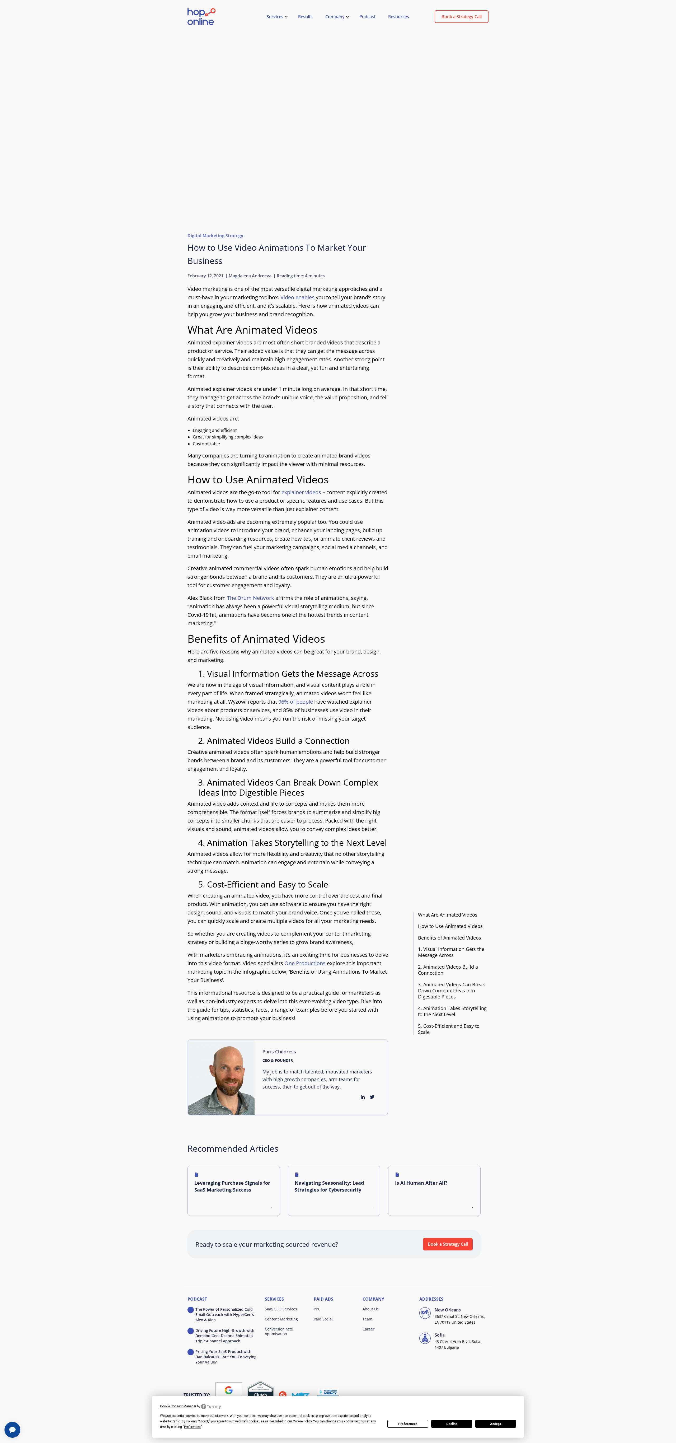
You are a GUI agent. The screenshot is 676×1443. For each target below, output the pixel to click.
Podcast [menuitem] (367, 17)
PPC (317, 1308)
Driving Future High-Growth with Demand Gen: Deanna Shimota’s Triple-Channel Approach (224, 1335)
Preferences (407, 1424)
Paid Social (323, 1318)
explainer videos (301, 492)
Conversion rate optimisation (279, 1331)
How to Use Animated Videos (450, 926)
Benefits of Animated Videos (449, 938)
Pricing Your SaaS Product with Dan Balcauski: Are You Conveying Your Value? (225, 1357)
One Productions (305, 963)
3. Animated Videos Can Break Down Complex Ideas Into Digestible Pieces (451, 991)
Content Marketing (281, 1318)
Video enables (297, 297)
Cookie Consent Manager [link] (178, 1406)
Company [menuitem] (335, 17)
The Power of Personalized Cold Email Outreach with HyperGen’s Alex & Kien (224, 1314)
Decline (451, 1424)
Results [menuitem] (305, 17)
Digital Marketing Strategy (215, 236)
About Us (371, 1308)
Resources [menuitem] (398, 17)
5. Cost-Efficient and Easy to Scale (449, 1029)
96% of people (295, 701)
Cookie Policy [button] (302, 1421)
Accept (495, 1424)
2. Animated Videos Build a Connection (448, 970)
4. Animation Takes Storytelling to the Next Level (452, 1011)
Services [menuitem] (275, 17)
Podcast (197, 1299)
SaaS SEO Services (281, 1308)
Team (367, 1318)
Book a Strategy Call (462, 17)
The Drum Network (250, 597)
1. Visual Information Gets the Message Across (451, 952)
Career (368, 1329)
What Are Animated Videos (447, 915)
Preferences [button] (192, 1427)
